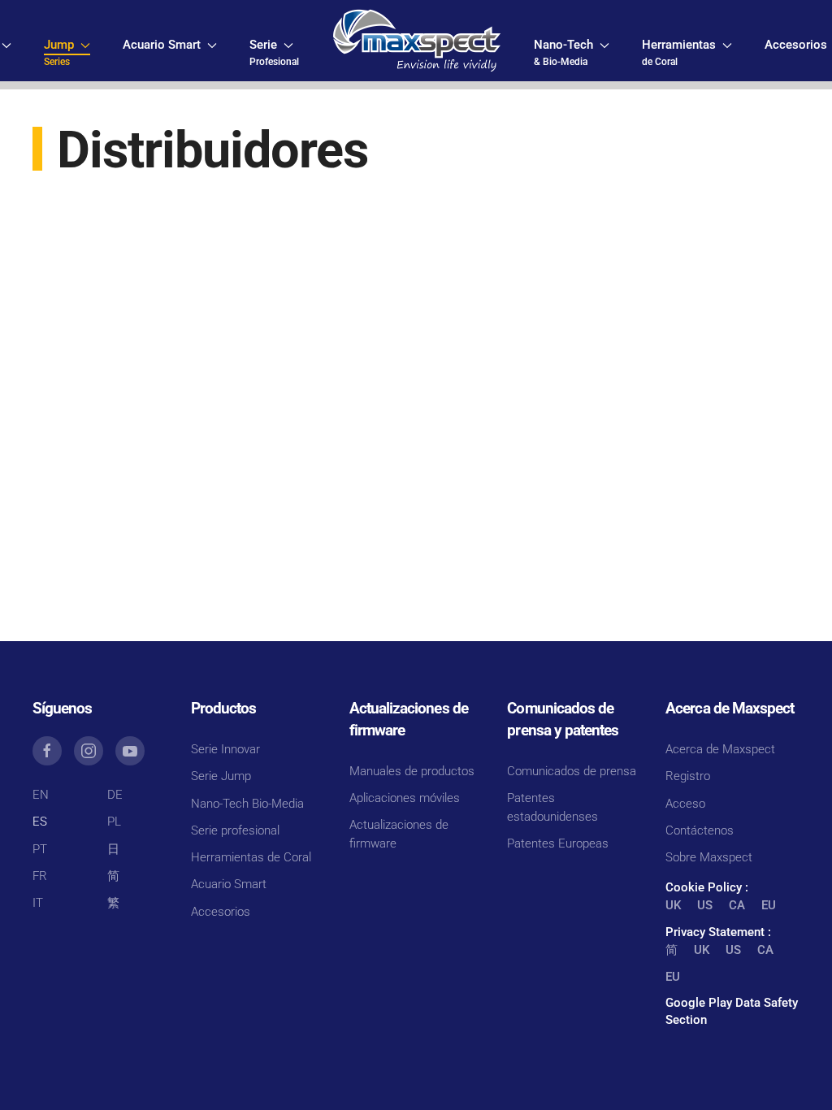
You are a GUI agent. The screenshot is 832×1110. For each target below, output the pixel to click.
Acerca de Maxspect (720, 749)
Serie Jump (221, 776)
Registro (687, 776)
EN (40, 794)
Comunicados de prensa (571, 771)
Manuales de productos (411, 771)
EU (768, 905)
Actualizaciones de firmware (398, 834)
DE (115, 794)
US (705, 905)
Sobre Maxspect (708, 857)
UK (673, 905)
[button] (67, 53)
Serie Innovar (225, 749)
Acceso (685, 803)
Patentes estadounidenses (552, 807)
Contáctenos (699, 830)
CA (737, 905)
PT (39, 849)
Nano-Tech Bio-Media (247, 803)
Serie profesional (235, 830)
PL (114, 821)
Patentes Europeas (558, 843)
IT (37, 902)
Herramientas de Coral (251, 857)
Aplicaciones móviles (404, 798)
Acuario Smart (228, 884)
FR (39, 876)
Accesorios (220, 911)
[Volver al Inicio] (416, 40)
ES (39, 821)
